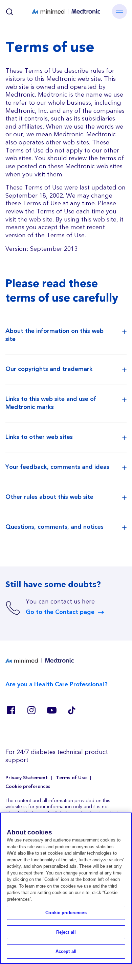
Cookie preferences (27, 787)
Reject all (66, 932)
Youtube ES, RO (51, 710)
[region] (66, 888)
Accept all (66, 951)
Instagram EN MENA (31, 710)
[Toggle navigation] (119, 11)
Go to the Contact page (60, 612)
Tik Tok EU (71, 710)
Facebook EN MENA (10, 710)
